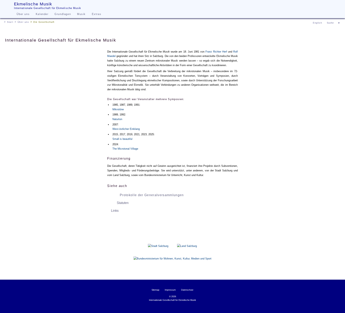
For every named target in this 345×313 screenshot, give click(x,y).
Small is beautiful (122, 138)
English (317, 23)
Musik (81, 14)
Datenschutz (187, 290)
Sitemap (155, 290)
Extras (96, 14)
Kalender (42, 14)
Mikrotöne (118, 109)
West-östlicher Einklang (126, 128)
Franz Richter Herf (216, 51)
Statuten (123, 203)
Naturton (117, 119)
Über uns (23, 14)
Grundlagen (63, 14)
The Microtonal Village (125, 148)
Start (10, 22)
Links (115, 210)
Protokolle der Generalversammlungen (152, 195)
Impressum (170, 290)
